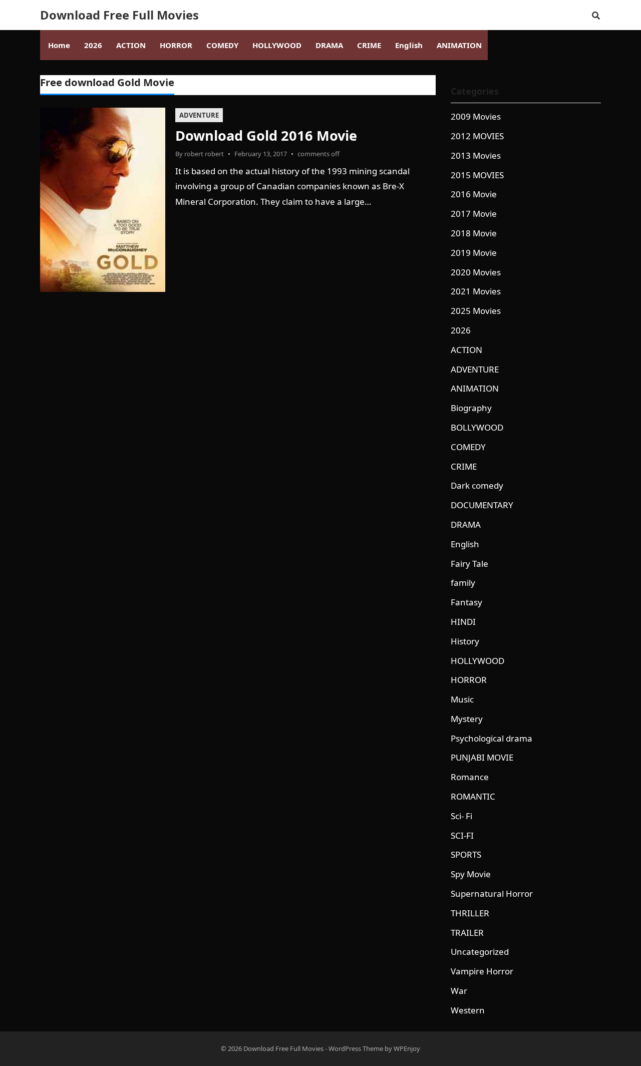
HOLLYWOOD (477, 660)
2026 (461, 330)
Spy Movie (471, 874)
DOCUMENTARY (482, 505)
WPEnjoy (407, 1048)
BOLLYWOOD (477, 427)
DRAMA (466, 524)
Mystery (467, 719)
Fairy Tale (469, 563)
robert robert (204, 153)
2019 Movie (474, 252)
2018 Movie (474, 233)
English (465, 544)
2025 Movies (476, 310)
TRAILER (467, 932)
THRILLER (470, 913)
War (459, 990)
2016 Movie (474, 194)
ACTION (466, 350)
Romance (470, 777)
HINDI (463, 621)
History (465, 641)
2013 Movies (476, 155)
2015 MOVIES (477, 175)
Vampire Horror (482, 971)
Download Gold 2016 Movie (266, 135)
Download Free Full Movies (119, 15)
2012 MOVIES (477, 136)
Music (462, 699)
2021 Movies (476, 291)
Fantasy (466, 602)
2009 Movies (476, 116)
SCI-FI (462, 835)
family (463, 582)
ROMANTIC (473, 796)
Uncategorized (480, 951)
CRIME (464, 466)
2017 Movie (474, 213)
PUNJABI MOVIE (482, 757)
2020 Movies (476, 272)
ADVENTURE (199, 115)
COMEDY (468, 447)
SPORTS (466, 854)
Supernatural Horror (492, 893)
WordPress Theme (356, 1048)
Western (468, 1010)
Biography (471, 408)
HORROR (469, 679)
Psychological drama (491, 738)
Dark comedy (477, 485)
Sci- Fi (461, 816)
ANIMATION (475, 388)
